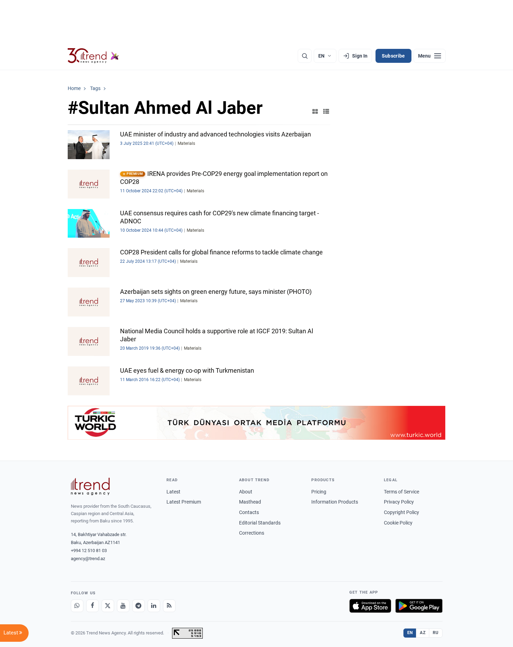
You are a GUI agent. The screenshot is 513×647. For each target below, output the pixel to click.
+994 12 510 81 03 (89, 550)
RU (436, 632)
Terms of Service (401, 491)
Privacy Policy (399, 502)
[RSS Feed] (169, 606)
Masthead (250, 502)
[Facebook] (92, 606)
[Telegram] (138, 606)
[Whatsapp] (77, 606)
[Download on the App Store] (370, 606)
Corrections (251, 533)
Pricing (318, 491)
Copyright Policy (401, 512)
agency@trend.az (88, 558)
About (245, 491)
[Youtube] (123, 606)
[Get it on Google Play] (419, 606)
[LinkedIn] (154, 606)
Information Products (334, 502)
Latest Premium (183, 502)
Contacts (249, 512)
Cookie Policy (398, 523)
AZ (422, 632)
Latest (173, 491)
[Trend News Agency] (90, 486)
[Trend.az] (93, 56)
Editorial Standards (260, 523)
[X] (108, 606)
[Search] (305, 56)
